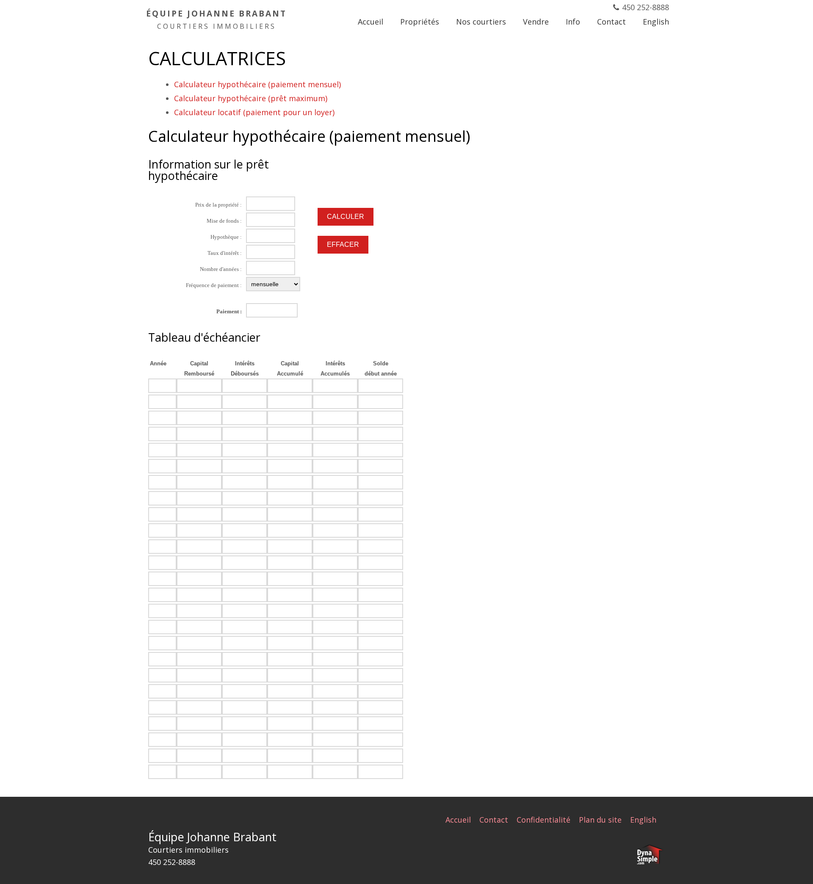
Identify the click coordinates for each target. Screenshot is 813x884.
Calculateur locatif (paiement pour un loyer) (254, 112)
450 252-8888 (645, 7)
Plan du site (600, 820)
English (643, 820)
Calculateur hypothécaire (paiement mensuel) (257, 84)
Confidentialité (543, 820)
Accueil (458, 820)
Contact (493, 820)
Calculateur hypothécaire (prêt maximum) (250, 98)
